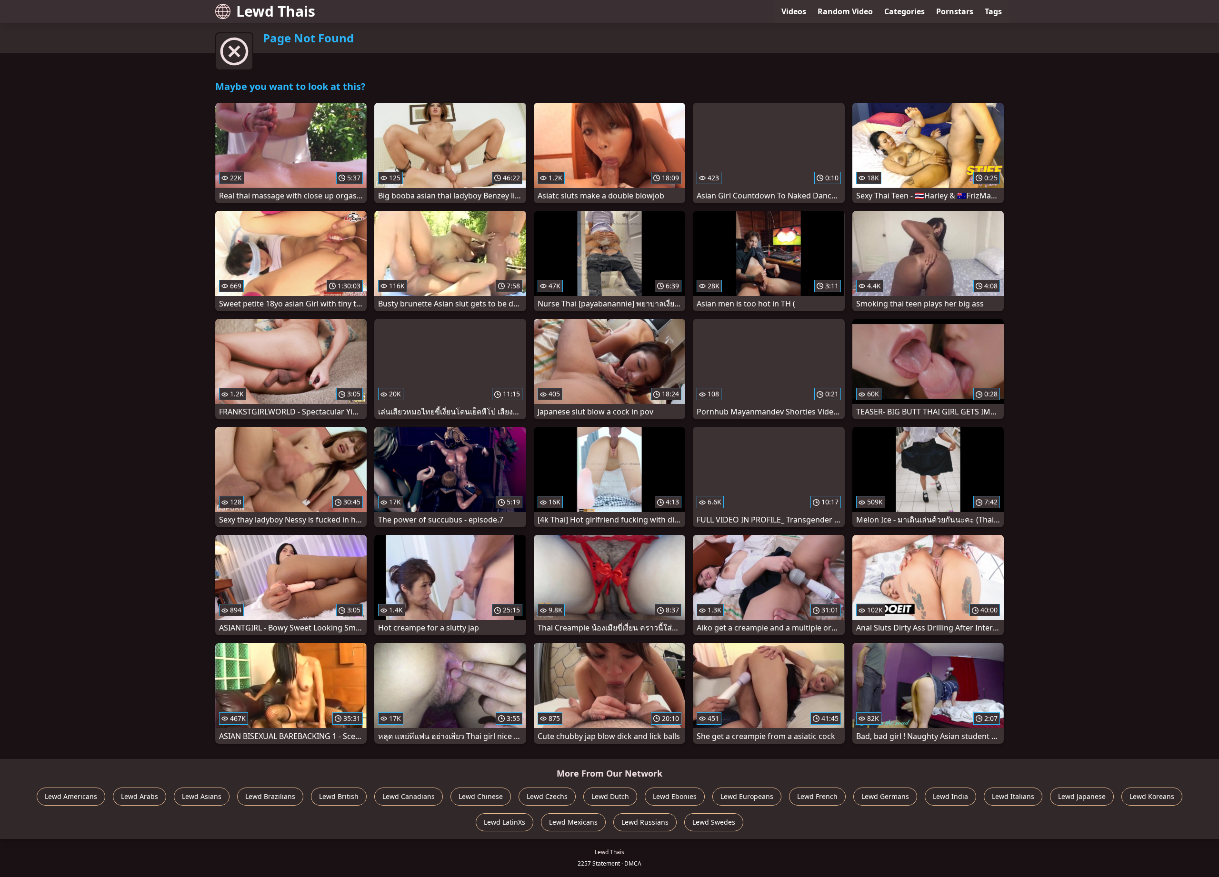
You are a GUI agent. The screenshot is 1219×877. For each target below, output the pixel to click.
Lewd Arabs (139, 796)
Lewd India (950, 796)
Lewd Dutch (610, 796)
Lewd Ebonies (675, 796)
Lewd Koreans (1151, 796)
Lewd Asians (201, 796)
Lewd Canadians (408, 796)
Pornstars (954, 11)
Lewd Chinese (481, 796)
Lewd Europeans (746, 796)
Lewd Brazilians (270, 796)
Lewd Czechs (547, 796)
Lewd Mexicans (573, 822)
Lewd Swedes (713, 822)
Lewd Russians (645, 822)
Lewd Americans (71, 796)
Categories (904, 11)
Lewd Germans (885, 796)
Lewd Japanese (1082, 796)
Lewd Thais (275, 11)
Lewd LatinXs (504, 822)
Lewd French (817, 796)
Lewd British (339, 796)
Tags (993, 11)
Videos (793, 11)
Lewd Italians (1013, 796)
